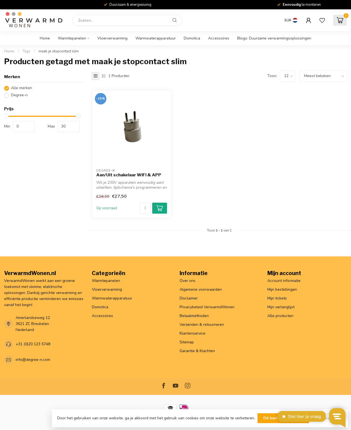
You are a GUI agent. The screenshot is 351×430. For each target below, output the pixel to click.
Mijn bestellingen (282, 289)
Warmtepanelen (72, 38)
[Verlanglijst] (322, 20)
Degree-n (19, 95)
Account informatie (284, 280)
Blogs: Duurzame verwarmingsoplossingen (274, 38)
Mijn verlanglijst (281, 307)
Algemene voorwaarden (201, 289)
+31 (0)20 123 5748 (33, 344)
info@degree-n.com (33, 359)
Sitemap (187, 342)
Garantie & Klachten (197, 350)
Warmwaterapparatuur (155, 38)
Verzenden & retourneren (202, 324)
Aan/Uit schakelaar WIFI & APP (128, 174)
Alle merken (21, 88)
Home (45, 38)
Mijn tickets (277, 298)
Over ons (188, 280)
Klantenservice (192, 333)
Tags (26, 51)
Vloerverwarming (112, 38)
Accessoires (218, 38)
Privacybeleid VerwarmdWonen (207, 307)
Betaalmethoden (194, 315)
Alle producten (280, 315)
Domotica (192, 38)
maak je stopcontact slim (59, 51)
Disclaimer (189, 298)
